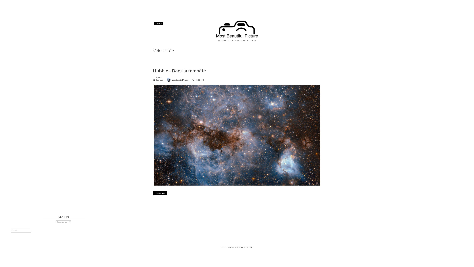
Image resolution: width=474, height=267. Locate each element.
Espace (158, 77)
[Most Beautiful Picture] (237, 38)
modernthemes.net (245, 247)
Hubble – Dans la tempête (179, 71)
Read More (160, 193)
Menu (159, 24)
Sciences (159, 80)
